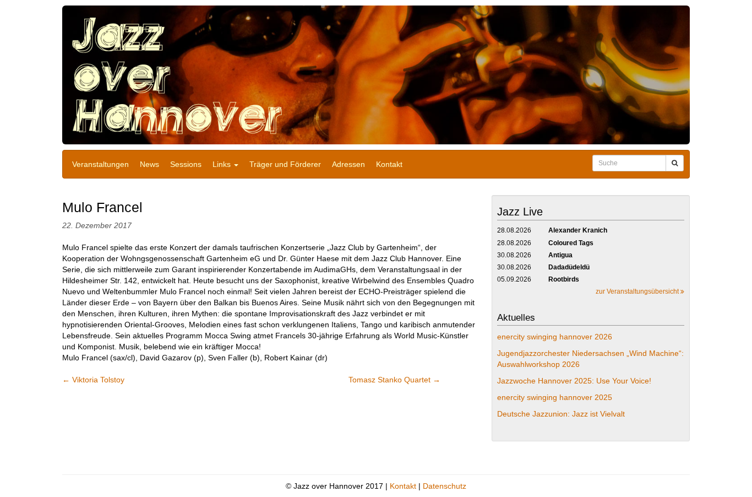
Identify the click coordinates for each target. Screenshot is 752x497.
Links (222, 164)
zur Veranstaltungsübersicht (638, 291)
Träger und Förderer (285, 164)
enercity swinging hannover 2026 (554, 336)
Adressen (348, 164)
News (149, 164)
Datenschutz (444, 486)
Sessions (185, 164)
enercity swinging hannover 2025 (554, 397)
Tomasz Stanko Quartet (394, 379)
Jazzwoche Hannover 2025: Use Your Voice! (574, 380)
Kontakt (389, 164)
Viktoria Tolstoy (93, 379)
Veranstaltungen (100, 164)
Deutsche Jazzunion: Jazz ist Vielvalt (561, 413)
